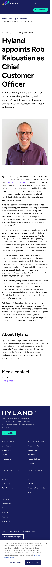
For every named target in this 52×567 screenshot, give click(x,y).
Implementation (8, 475)
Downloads (32, 454)
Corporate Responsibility (36, 488)
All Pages (31, 463)
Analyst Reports (7, 450)
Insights (5, 454)
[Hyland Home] (11, 4)
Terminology (32, 450)
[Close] (46, 543)
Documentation (7, 517)
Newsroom (31, 492)
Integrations (6, 459)
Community (6, 504)
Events (4, 508)
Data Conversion (8, 488)
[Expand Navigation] (46, 4)
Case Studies (6, 446)
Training (5, 512)
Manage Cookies (15, 562)
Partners (31, 483)
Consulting (6, 483)
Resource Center (33, 446)
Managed (5, 479)
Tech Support (7, 521)
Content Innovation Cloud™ (16, 182)
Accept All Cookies (32, 562)
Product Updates (34, 459)
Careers (30, 475)
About (30, 479)
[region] (25, 553)
